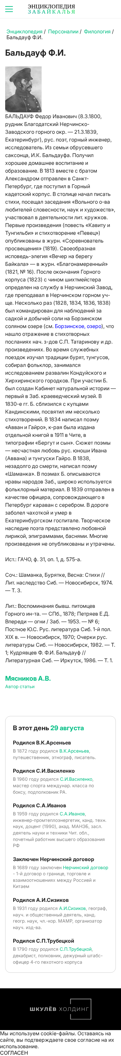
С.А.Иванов (72, 813)
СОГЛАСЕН (14, 1053)
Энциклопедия (24, 31)
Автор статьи (20, 686)
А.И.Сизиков (72, 908)
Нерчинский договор (85, 867)
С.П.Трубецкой (76, 949)
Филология (97, 31)
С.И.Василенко (76, 779)
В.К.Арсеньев (74, 751)
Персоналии (63, 31)
